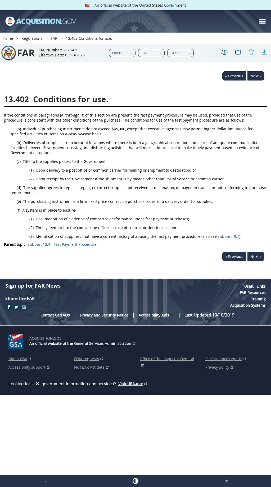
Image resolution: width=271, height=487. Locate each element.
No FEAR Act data (89, 367)
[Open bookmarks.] (238, 53)
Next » (255, 75)
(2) (31, 178)
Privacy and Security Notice (104, 315)
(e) (19, 201)
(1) (31, 170)
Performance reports (223, 358)
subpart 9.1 (228, 236)
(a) (19, 128)
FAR (54, 38)
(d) (19, 187)
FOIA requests (86, 358)
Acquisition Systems (248, 305)
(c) (19, 161)
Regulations (31, 38)
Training (258, 298)
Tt (226, 481)
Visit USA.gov (130, 383)
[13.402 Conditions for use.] (224, 53)
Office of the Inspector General (167, 358)
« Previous (234, 75)
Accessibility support (26, 367)
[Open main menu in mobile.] (262, 21)
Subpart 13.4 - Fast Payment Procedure (62, 244)
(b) (19, 142)
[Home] (40, 21)
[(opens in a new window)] (16, 340)
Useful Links (255, 286)
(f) (18, 210)
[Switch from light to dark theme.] (135, 480)
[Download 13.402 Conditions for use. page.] (264, 53)
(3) (31, 236)
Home (8, 38)
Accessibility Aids (154, 315)
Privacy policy (217, 367)
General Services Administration (102, 343)
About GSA (17, 358)
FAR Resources (253, 292)
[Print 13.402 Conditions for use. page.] (251, 53)
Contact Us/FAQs (55, 315)
